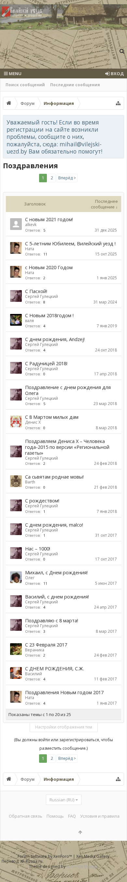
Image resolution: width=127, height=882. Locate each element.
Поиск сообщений (25, 85)
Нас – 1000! (37, 548)
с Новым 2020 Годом (49, 267)
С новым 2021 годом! (49, 219)
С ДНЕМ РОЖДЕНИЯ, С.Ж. (54, 668)
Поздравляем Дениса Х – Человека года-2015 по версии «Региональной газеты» (67, 447)
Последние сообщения (75, 85)
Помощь (55, 816)
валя (29, 320)
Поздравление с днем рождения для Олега (68, 390)
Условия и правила (100, 816)
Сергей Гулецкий (41, 296)
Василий (33, 674)
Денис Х (33, 422)
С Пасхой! (36, 291)
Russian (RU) (61, 800)
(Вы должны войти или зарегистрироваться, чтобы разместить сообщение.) (63, 744)
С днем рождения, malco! (54, 524)
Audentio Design (81, 866)
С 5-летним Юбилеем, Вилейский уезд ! (70, 243)
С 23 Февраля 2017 (46, 644)
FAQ (72, 816)
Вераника (34, 650)
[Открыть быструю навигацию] (118, 103)
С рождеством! (42, 500)
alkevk (30, 224)
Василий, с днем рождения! (57, 596)
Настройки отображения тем (63, 727)
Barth (30, 482)
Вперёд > (67, 178)
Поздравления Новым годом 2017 (64, 692)
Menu (14, 73)
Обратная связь (25, 816)
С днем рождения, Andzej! (55, 339)
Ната (29, 249)
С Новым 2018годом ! (49, 315)
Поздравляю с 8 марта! (51, 620)
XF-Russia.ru (31, 861)
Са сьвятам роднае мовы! (54, 476)
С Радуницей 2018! (46, 363)
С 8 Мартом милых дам (51, 417)
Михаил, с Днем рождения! (56, 572)
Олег (30, 577)
